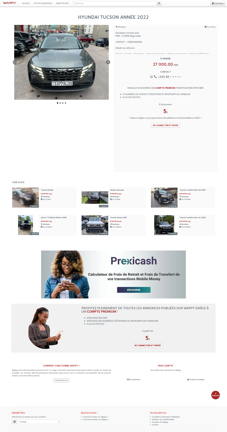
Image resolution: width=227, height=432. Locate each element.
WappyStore (62, 3)
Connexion (218, 3)
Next (108, 62)
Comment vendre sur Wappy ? (95, 417)
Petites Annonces (43, 3)
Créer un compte (197, 379)
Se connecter (134, 379)
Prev (15, 62)
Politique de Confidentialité (163, 419)
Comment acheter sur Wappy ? (96, 419)
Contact (155, 425)
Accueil (26, 3)
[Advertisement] (165, 151)
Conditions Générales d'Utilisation (166, 417)
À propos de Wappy (160, 422)
